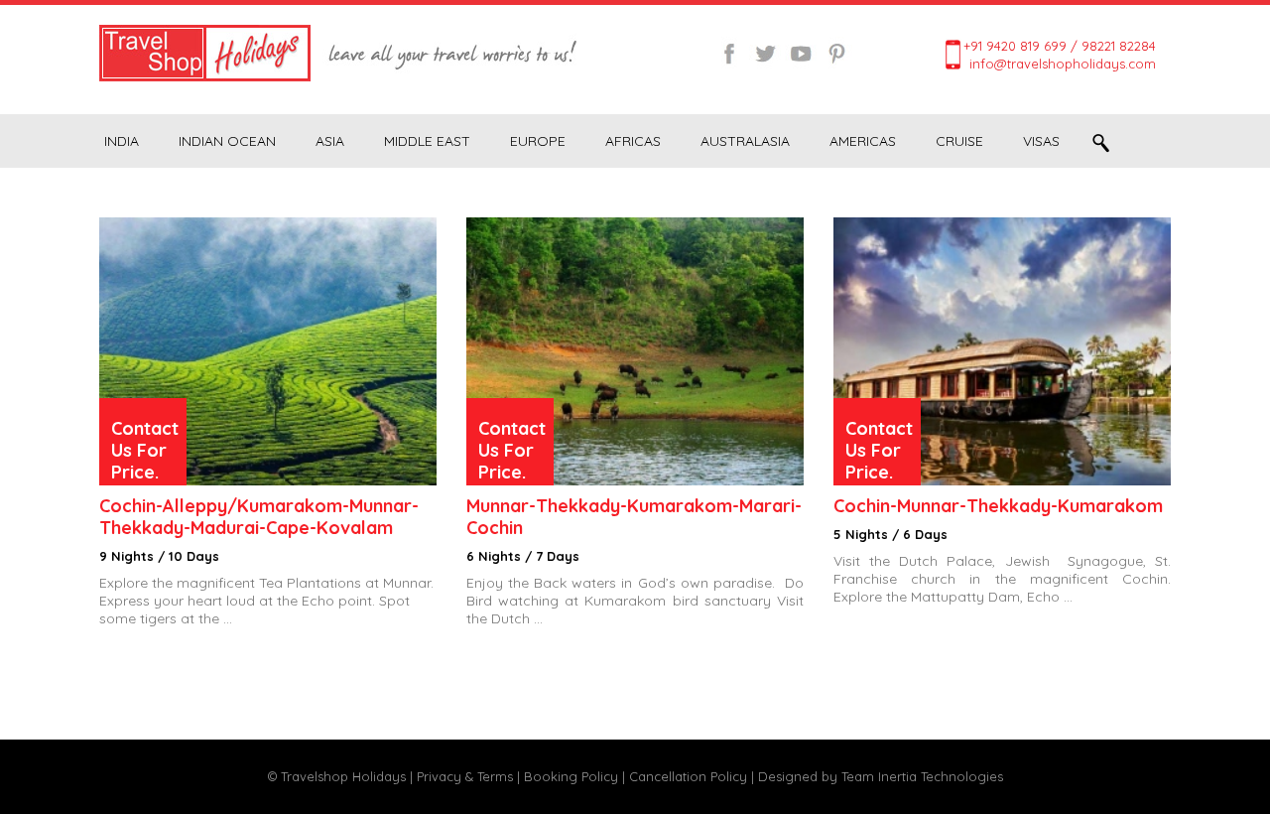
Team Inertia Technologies (922, 776)
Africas (633, 141)
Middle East (427, 141)
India (121, 141)
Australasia (745, 141)
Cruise (959, 141)
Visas (1041, 141)
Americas (862, 141)
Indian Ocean (227, 141)
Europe (538, 141)
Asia (330, 141)
